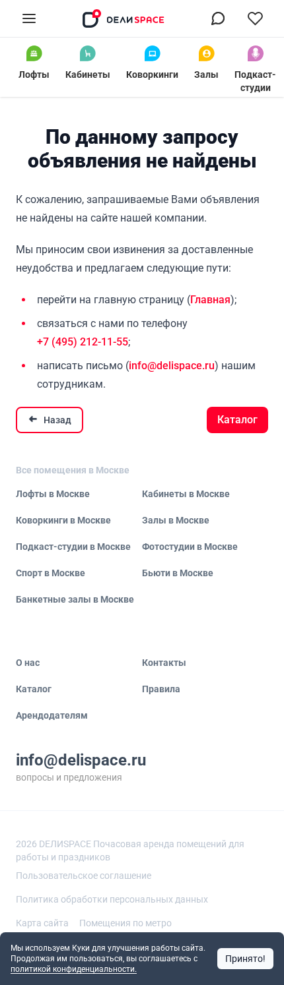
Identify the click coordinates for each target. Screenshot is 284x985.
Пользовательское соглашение (83, 875)
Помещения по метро (125, 923)
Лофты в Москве (53, 494)
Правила (161, 689)
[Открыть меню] (29, 18)
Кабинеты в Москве (186, 494)
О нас (28, 662)
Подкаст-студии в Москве (73, 546)
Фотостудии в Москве (190, 546)
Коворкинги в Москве (63, 520)
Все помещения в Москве (72, 470)
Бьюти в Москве (177, 573)
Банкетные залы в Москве (75, 599)
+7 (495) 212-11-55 (82, 342)
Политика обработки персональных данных (112, 899)
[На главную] (123, 18)
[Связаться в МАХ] (218, 18)
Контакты (164, 662)
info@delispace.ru (172, 365)
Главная (210, 299)
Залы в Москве (175, 520)
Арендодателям (52, 715)
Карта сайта (42, 923)
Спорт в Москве (50, 573)
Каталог (237, 419)
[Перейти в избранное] (255, 18)
